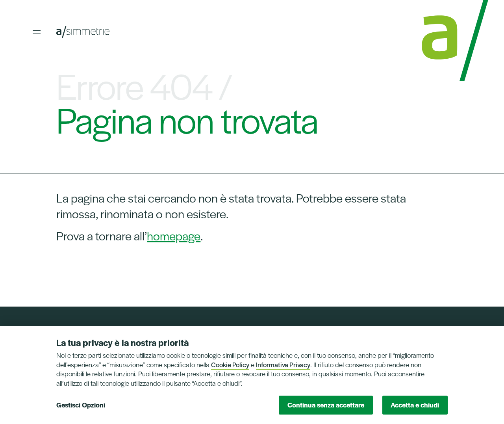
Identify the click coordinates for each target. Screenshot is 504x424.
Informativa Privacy (283, 364)
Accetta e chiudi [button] (415, 404)
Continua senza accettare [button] (325, 404)
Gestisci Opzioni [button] (80, 404)
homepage (173, 235)
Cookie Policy (230, 364)
